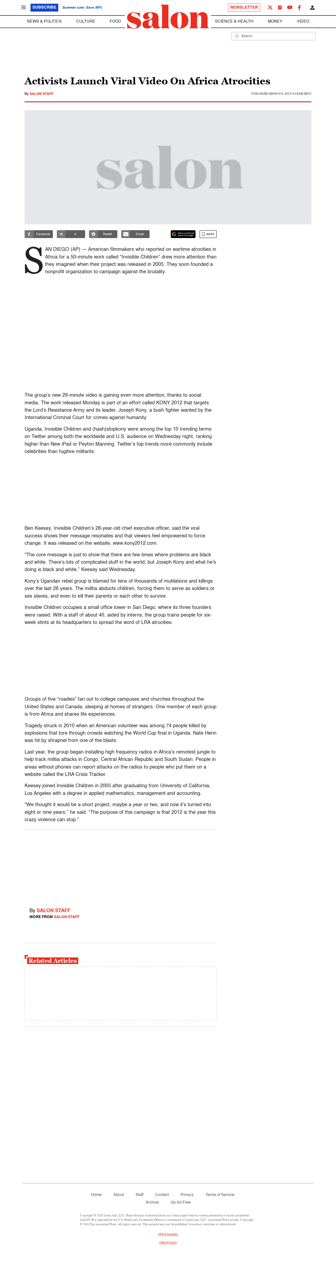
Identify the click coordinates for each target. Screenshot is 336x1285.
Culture (85, 22)
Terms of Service (219, 1195)
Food (115, 22)
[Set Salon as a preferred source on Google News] (183, 234)
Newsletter (244, 8)
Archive (152, 1203)
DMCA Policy (168, 1242)
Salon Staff (42, 94)
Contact (162, 1195)
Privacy (187, 1195)
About (118, 1195)
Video (303, 22)
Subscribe (44, 8)
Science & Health (234, 22)
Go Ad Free (181, 1203)
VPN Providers (168, 1234)
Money (275, 22)
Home (96, 1195)
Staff (139, 1195)
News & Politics (44, 22)
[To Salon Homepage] (168, 17)
